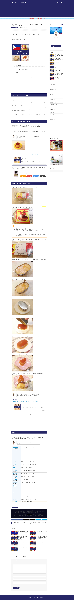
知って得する (53, 102)
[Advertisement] (37, 11)
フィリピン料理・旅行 (15, 27)
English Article (53, 87)
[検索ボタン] (62, 2)
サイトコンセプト (42, 597)
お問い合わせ (31, 597)
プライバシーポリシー (36, 597)
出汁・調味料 (53, 97)
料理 (52, 86)
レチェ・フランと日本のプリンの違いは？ (22, 69)
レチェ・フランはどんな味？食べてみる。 (22, 70)
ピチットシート (53, 94)
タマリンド (15, 485)
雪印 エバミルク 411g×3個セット (25, 170)
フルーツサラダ (15, 470)
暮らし (52, 107)
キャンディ (14, 486)
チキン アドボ (15, 447)
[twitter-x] (56, 49)
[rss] (37, 595)
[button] (17, 519)
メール (13, 578)
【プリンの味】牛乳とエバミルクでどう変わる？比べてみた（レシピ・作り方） (32, 159)
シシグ (14, 458)
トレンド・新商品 (54, 92)
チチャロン (15, 476)
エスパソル (15, 490)
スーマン (14, 488)
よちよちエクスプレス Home (56, 46)
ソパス (14, 467)
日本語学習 (53, 117)
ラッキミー (15, 482)
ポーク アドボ (15, 450)
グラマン (14, 493)
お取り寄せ (53, 84)
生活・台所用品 (53, 114)
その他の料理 (53, 89)
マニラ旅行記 (15, 501)
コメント (14, 563)
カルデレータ (15, 464)
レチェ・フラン (15, 496)
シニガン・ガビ (15, 455)
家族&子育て (53, 112)
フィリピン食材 (15, 499)
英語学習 (53, 119)
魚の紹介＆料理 (54, 104)
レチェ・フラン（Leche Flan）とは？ (21, 67)
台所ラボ (53, 99)
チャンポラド (15, 479)
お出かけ (53, 109)
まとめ (17, 72)
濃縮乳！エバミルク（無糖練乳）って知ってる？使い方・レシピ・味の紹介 (32, 406)
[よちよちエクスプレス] (19, 2)
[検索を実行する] (62, 24)
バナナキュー (15, 473)
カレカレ (14, 461)
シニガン (14, 452)
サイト (13, 581)
